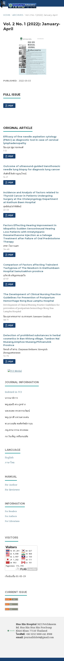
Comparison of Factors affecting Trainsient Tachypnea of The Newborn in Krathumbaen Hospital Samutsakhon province (31, 268)
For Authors (11, 516)
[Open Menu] (3, 3)
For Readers (11, 511)
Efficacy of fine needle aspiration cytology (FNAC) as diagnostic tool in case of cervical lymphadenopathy (30, 140)
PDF (10, 105)
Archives (17, 15)
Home (6, 15)
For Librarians (12, 521)
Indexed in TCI (13, 391)
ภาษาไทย (9, 462)
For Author (11, 484)
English (9, 457)
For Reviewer (12, 489)
